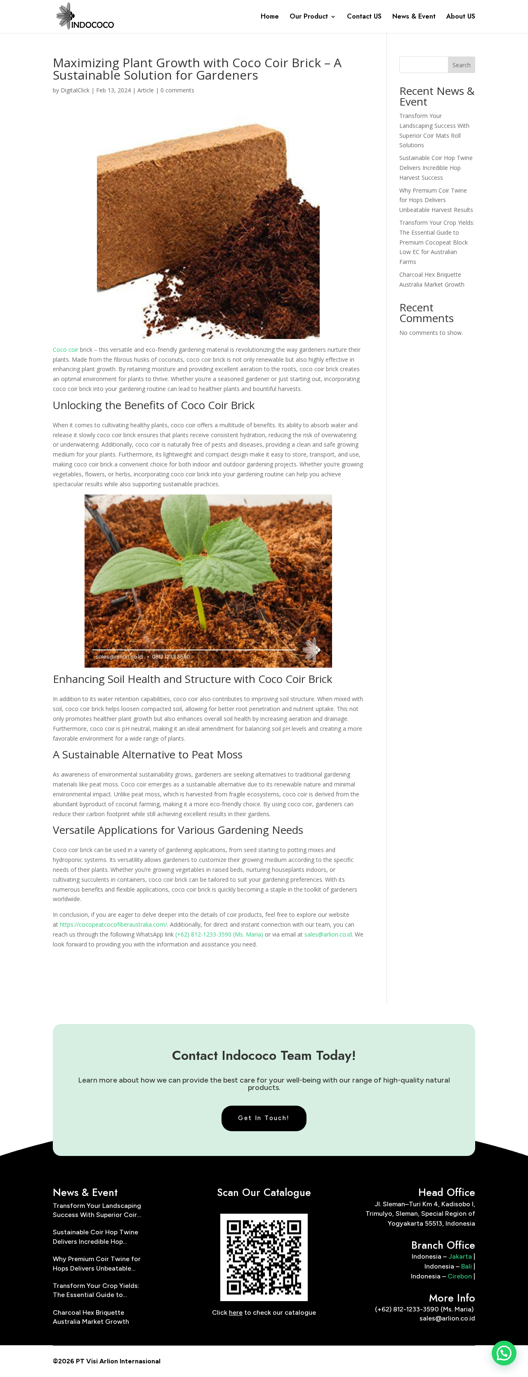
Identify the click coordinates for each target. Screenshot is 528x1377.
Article (145, 90)
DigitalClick (75, 90)
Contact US (364, 17)
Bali (466, 1266)
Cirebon (460, 1276)
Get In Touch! (264, 1118)
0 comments (177, 90)
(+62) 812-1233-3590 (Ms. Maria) (219, 934)
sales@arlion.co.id (328, 934)
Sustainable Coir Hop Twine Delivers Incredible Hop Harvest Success (436, 167)
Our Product (309, 17)
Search (462, 65)
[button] (504, 1353)
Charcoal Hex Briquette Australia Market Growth (91, 1317)
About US (460, 17)
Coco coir (65, 349)
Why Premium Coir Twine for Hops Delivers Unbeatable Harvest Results (436, 200)
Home (270, 17)
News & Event (414, 17)
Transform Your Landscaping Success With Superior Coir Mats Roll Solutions (97, 1211)
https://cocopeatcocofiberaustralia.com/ (113, 924)
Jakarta (460, 1256)
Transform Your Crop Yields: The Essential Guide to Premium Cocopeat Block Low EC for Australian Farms (436, 242)
